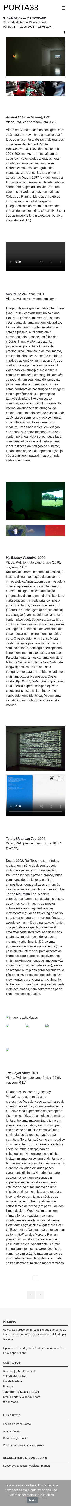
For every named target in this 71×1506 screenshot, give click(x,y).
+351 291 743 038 (27, 1391)
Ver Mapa (11, 1401)
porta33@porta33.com (26, 1396)
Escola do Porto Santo (17, 1423)
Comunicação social (15, 1438)
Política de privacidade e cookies (23, 1445)
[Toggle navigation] (63, 8)
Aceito (32, 1500)
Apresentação (11, 1431)
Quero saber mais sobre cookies (31, 1494)
